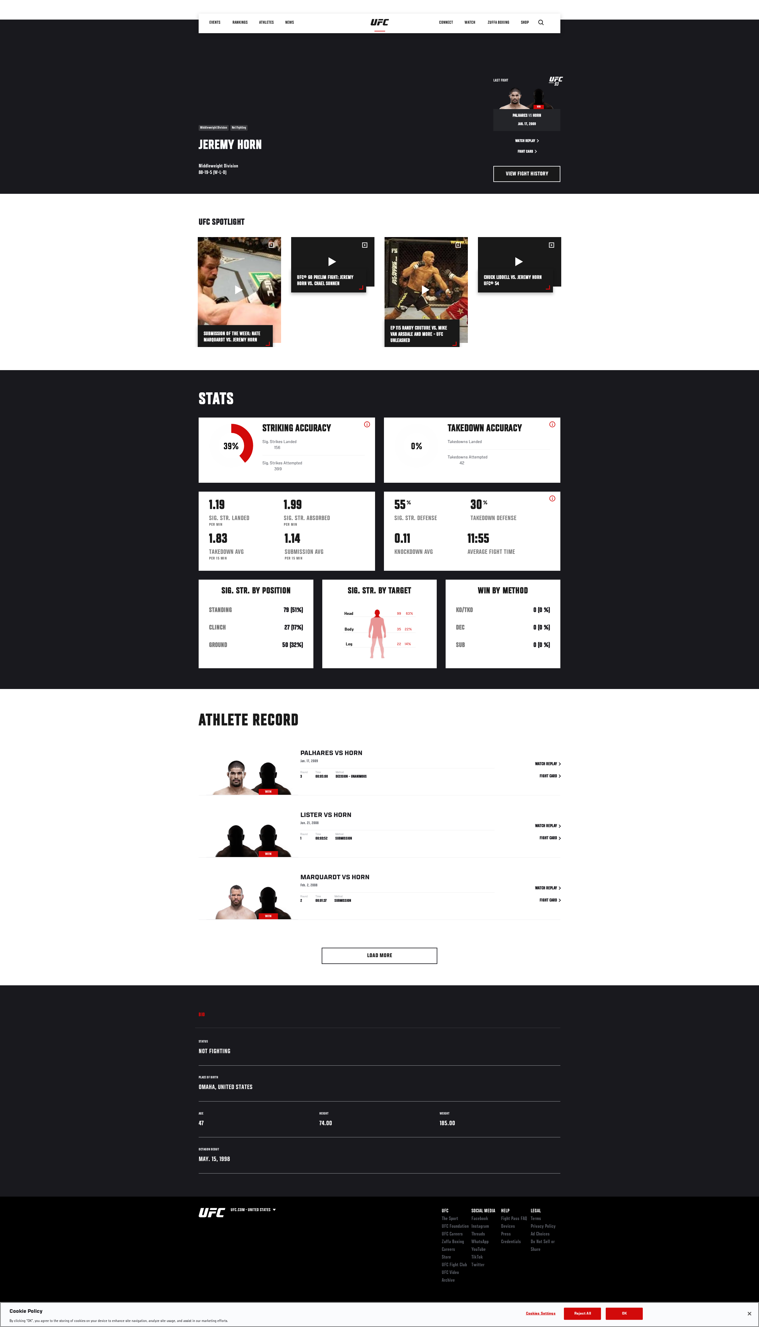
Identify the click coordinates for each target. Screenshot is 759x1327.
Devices (508, 1226)
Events (214, 22)
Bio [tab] (202, 1015)
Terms (536, 1219)
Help (505, 1211)
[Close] (749, 1313)
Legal (536, 1211)
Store (446, 1257)
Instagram (480, 1226)
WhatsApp (480, 1242)
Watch (470, 22)
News (289, 22)
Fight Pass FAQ (514, 1219)
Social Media (483, 1211)
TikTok (477, 1257)
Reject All (582, 1313)
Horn (353, 753)
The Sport (450, 1219)
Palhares (316, 753)
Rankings (240, 22)
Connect (446, 22)
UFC (445, 1211)
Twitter (477, 1265)
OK (624, 1313)
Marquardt (320, 877)
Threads (478, 1234)
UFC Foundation (455, 1226)
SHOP (525, 22)
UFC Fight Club (454, 1265)
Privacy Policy (543, 1226)
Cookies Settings (541, 1313)
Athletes (266, 22)
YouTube (478, 1249)
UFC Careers (452, 1234)
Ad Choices (540, 1234)
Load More (379, 956)
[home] (380, 22)
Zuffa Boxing (498, 22)
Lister (311, 815)
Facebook (479, 1219)
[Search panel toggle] (541, 22)
